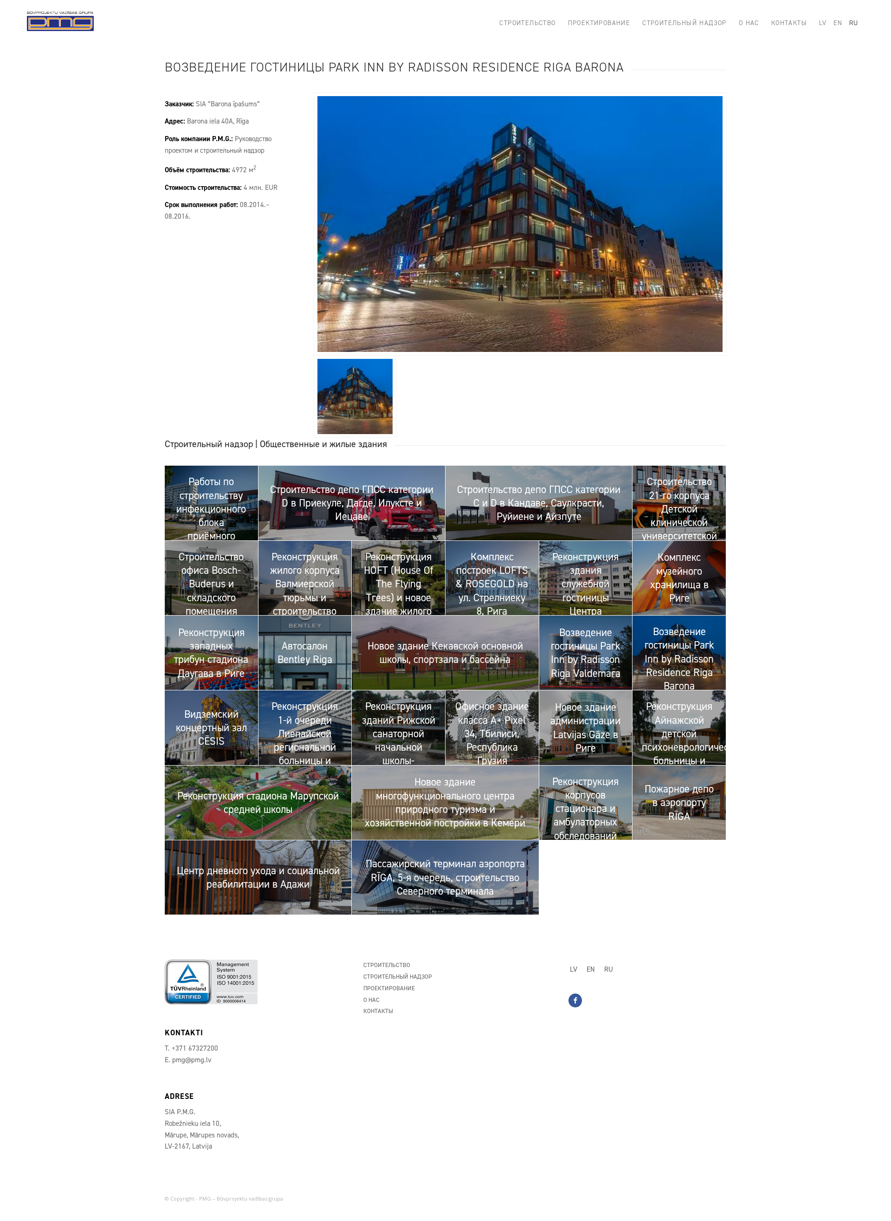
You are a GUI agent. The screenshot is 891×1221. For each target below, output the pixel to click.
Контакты (378, 1011)
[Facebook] (575, 1000)
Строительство (386, 965)
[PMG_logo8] (60, 23)
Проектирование (389, 988)
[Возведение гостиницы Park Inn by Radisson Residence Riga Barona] (520, 224)
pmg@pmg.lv (192, 1060)
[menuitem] (527, 23)
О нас (371, 1000)
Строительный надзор (397, 977)
